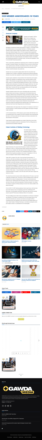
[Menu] (3, 2)
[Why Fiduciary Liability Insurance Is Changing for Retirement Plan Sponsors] (11, 271)
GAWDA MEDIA (11, 216)
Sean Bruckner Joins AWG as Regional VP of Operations (13, 418)
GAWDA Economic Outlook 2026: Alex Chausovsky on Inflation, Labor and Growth (30, 261)
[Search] (39, 2)
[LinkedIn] (3, 35)
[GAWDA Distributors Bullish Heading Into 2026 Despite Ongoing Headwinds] (11, 233)
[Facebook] (3, 30)
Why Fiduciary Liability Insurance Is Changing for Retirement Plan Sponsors (11, 280)
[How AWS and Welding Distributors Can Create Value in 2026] (11, 252)
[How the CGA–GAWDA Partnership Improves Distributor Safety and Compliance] (31, 271)
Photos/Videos (9, 437)
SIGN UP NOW (21, 319)
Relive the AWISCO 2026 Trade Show (9, 414)
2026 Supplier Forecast (26, 241)
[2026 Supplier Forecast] (31, 233)
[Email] (3, 40)
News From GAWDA (28, 437)
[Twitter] (3, 33)
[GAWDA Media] (21, 2)
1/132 (13, 353)
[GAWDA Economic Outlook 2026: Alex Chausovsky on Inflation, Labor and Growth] (31, 252)
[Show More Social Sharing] (32, 22)
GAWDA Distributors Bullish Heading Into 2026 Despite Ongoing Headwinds (10, 242)
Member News (21, 437)
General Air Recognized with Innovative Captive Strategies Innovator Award (16, 423)
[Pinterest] (3, 38)
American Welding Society (9, 262)
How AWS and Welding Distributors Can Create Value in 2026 (10, 261)
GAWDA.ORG (15, 437)
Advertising (34, 437)
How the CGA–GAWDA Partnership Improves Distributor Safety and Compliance (31, 280)
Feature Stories (5, 13)
